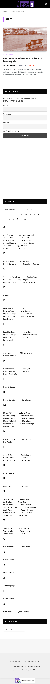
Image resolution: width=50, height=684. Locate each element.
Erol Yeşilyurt (28, 314)
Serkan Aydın (25, 499)
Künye (17, 670)
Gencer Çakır (8, 353)
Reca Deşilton (8, 486)
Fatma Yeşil (8, 340)
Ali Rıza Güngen (29, 243)
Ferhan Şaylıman (30, 335)
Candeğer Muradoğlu (11, 277)
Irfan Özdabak (9, 387)
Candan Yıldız (32, 277)
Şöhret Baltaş (23, 612)
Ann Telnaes (23, 248)
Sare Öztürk (8, 515)
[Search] (46, 4)
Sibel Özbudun (25, 505)
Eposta (6, 122)
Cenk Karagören (9, 282)
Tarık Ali (23, 534)
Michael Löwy (8, 426)
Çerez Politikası (18, 666)
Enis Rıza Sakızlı (27, 316)
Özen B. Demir (8, 455)
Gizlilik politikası (12, 131)
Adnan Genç (8, 238)
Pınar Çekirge (8, 473)
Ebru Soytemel (9, 316)
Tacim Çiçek (8, 528)
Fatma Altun (26, 332)
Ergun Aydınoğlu (9, 314)
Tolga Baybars (25, 528)
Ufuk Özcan (25, 547)
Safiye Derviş (8, 505)
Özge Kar (24, 458)
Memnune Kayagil (27, 424)
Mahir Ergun (27, 421)
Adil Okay (7, 246)
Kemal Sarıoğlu (9, 400)
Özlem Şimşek (8, 458)
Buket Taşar (25, 261)
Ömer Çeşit (26, 460)
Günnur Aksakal (9, 356)
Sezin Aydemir (8, 510)
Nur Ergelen (8, 442)
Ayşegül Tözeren (9, 243)
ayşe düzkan (22, 246)
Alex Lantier (26, 240)
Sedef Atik (23, 515)
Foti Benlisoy (23, 337)
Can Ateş (7, 280)
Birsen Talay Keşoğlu (31, 264)
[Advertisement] (25, 169)
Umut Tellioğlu (8, 547)
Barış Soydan (8, 261)
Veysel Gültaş (8, 560)
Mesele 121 (7, 413)
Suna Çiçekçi (27, 513)
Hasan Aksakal (9, 371)
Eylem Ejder (24, 308)
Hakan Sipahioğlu (10, 374)
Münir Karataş (9, 416)
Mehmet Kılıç (8, 424)
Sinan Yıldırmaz (27, 510)
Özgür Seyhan (26, 455)
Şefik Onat (7, 612)
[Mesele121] (25, 4)
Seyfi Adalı (7, 502)
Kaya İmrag (26, 400)
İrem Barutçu (8, 599)
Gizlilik (24, 670)
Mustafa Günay (27, 416)
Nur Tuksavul (26, 439)
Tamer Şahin (8, 534)
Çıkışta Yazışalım (29, 282)
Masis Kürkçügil (9, 421)
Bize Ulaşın (34, 670)
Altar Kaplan (24, 238)
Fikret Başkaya (9, 332)
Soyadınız (7, 114)
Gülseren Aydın (26, 353)
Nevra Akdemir (9, 439)
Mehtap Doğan (28, 418)
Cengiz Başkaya (23, 280)
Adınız (5, 105)
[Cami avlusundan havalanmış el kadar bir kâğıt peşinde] (25, 39)
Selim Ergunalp (30, 507)
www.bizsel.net (34, 661)
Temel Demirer (26, 531)
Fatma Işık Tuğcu (10, 335)
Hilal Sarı (25, 371)
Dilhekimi (6, 295)
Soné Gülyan (8, 499)
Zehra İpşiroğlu (9, 586)
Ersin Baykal (8, 308)
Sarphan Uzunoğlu (10, 507)
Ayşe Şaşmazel (9, 240)
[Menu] (4, 4)
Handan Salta (8, 369)
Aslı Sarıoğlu (8, 235)
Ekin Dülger (25, 311)
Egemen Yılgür (9, 311)
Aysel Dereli (7, 248)
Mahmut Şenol (24, 413)
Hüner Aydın (25, 369)
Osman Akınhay (9, 460)
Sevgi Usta (22, 502)
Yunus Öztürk (8, 573)
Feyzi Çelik (7, 337)
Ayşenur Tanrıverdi (26, 235)
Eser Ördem (8, 319)
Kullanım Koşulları (33, 666)
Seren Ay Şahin (9, 513)
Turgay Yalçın (8, 531)
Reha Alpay (25, 486)
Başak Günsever (9, 264)
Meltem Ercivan (9, 418)
